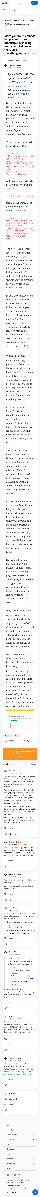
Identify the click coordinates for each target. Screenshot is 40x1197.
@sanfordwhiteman (14, 1022)
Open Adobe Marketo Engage (19, 24)
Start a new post (22, 754)
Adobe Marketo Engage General (11, 10)
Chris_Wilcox (13, 771)
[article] (20, 803)
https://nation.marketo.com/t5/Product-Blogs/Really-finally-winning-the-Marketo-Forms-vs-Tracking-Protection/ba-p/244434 (19, 1071)
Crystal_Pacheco (14, 908)
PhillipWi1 (12, 1016)
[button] (11, 61)
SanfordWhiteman (15, 65)
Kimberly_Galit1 (14, 842)
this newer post (18, 85)
